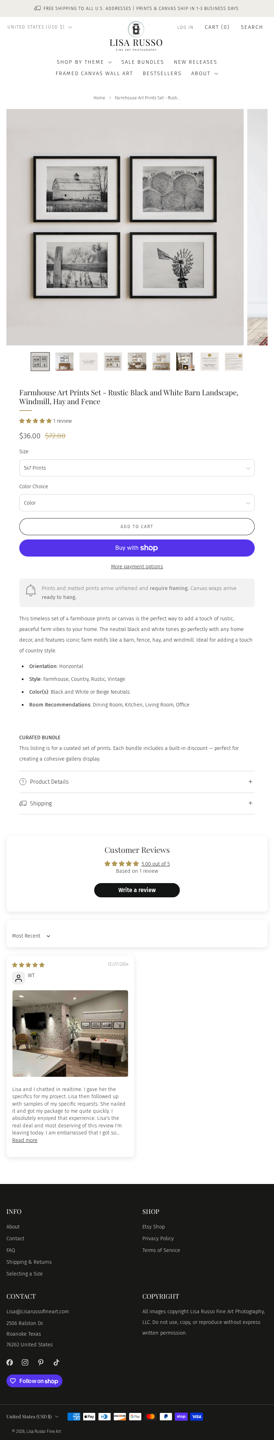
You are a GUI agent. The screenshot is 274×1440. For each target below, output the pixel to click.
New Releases (195, 62)
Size (24, 451)
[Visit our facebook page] (9, 1362)
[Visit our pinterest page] (41, 1362)
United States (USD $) (36, 27)
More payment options (137, 566)
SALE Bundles (142, 62)
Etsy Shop (153, 1227)
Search (252, 27)
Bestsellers (162, 73)
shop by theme (80, 62)
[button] (36, 421)
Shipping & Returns (29, 1262)
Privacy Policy (158, 1238)
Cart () (217, 27)
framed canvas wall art (94, 73)
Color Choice (33, 486)
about (200, 73)
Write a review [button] (137, 890)
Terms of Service (161, 1250)
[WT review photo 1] (70, 1033)
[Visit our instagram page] (25, 1362)
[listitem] (137, 8)
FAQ (10, 1250)
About (13, 1227)
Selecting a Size (24, 1274)
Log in (185, 27)
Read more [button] (24, 1140)
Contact (15, 1238)
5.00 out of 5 (156, 864)
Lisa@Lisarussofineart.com (37, 1311)
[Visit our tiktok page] (56, 1362)
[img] (28, 965)
